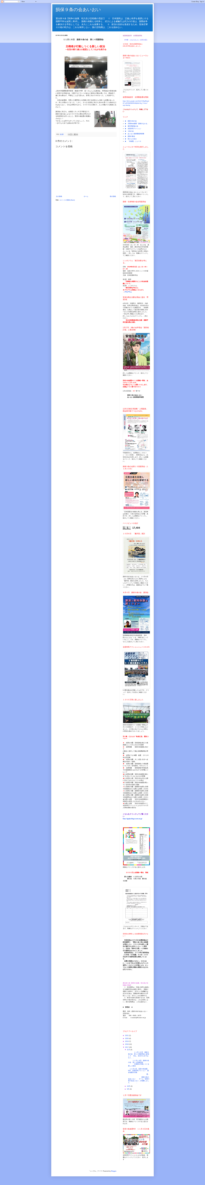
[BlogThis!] (71, 134)
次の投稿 (59, 196)
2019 (127, 1041)
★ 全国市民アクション (133, 128)
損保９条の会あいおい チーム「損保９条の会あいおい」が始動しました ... (138, 1079)
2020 (127, 1038)
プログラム (128, 292)
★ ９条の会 (129, 131)
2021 (127, 1035)
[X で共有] (73, 134)
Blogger (113, 1171)
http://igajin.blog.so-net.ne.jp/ (132, 819)
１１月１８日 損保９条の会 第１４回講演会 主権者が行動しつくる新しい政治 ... (138, 1063)
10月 (129, 1086)
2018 (127, 1044)
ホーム (86, 196)
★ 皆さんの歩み (131, 139)
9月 (128, 1089)
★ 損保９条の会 (131, 121)
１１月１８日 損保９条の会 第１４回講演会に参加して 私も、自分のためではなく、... (138, 1054)
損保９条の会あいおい (85, 9)
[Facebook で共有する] (75, 134)
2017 (127, 1047)
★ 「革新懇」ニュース (133, 141)
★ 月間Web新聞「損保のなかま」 (137, 123)
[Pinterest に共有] (77, 134)
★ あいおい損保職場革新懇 (134, 134)
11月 (128, 1049)
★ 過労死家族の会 (131, 126)
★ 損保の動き (130, 136)
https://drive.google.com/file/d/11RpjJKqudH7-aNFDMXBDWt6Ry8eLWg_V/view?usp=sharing (136, 103)
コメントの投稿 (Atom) (67, 200)
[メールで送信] (69, 134)
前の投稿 (113, 196)
